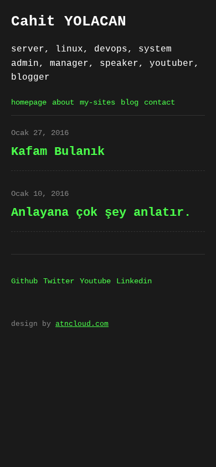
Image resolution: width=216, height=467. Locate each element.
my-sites (97, 102)
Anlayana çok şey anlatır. (101, 212)
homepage (29, 102)
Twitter (58, 281)
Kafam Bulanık (58, 151)
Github (24, 281)
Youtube (95, 281)
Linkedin (134, 281)
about (63, 102)
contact (159, 102)
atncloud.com (82, 324)
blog (129, 102)
